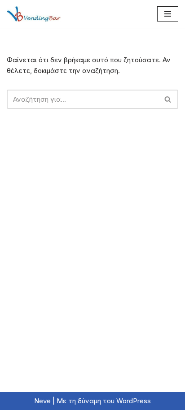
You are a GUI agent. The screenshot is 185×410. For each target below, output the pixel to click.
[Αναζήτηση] (168, 99)
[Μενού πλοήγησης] (167, 14)
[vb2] (34, 14)
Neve (42, 401)
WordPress (133, 401)
